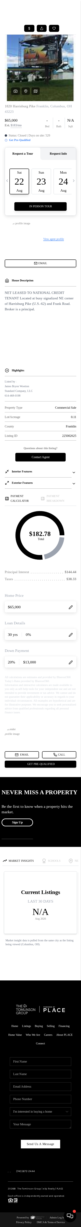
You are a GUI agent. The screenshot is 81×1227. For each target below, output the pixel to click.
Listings (26, 1026)
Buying (39, 1026)
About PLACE (64, 1034)
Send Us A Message (40, 1144)
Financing (64, 1026)
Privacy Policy (24, 1222)
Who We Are (33, 1034)
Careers (48, 1034)
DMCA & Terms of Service (51, 1222)
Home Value (15, 1034)
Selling (51, 1026)
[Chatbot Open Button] (70, 1216)
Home (14, 1026)
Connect (40, 1043)
